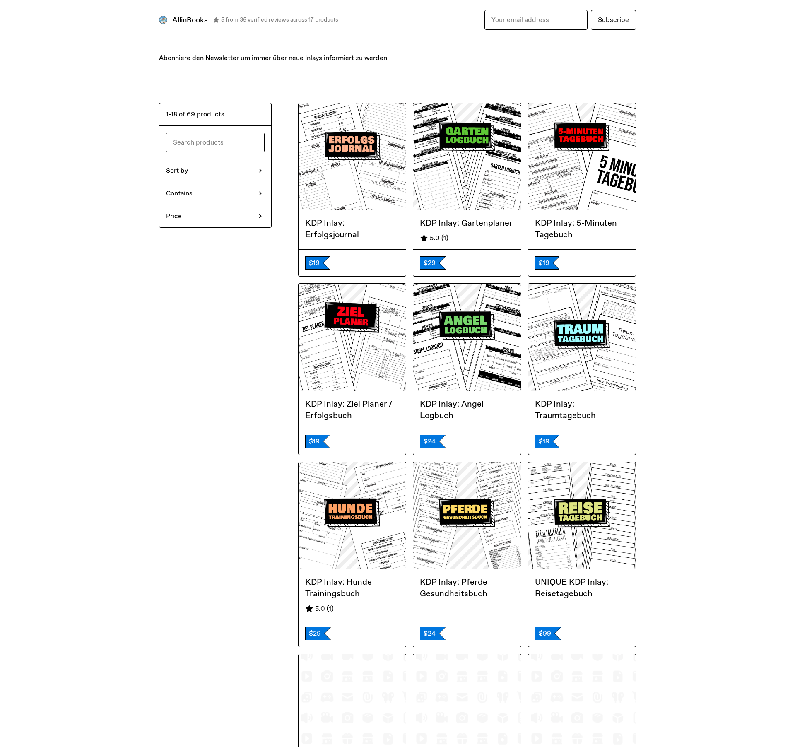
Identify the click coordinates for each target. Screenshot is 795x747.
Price (174, 216)
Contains (179, 193)
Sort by (177, 170)
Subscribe (613, 20)
